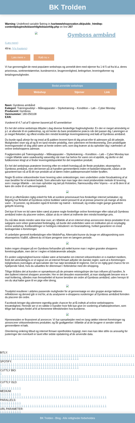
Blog (58, 418)
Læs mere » (18, 57)
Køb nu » (44, 57)
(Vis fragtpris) (19, 48)
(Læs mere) (11, 43)
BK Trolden (67, 7)
